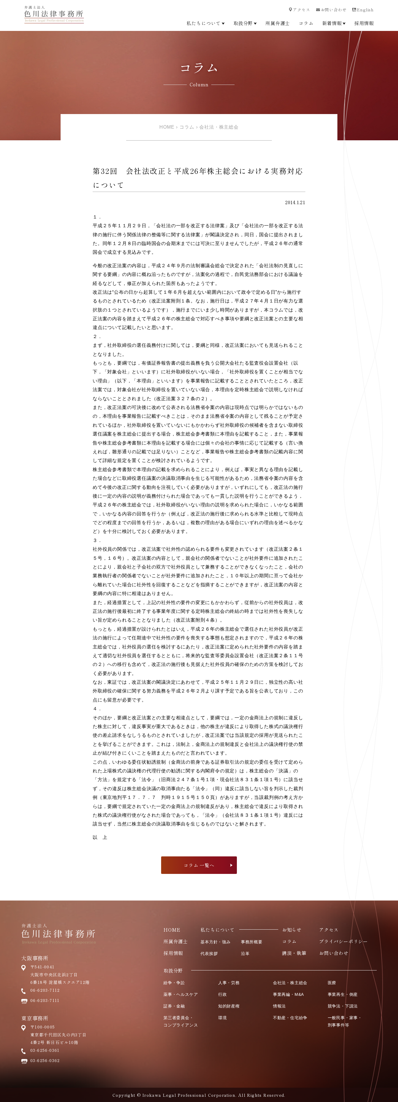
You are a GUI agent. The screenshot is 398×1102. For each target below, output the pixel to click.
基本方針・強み (215, 942)
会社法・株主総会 (218, 127)
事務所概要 (252, 942)
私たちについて (203, 23)
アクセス (301, 10)
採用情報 (364, 23)
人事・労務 (229, 982)
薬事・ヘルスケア (180, 994)
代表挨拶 (209, 953)
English (365, 10)
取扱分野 (243, 23)
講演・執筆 (294, 952)
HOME (166, 127)
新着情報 (332, 23)
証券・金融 (174, 1006)
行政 (222, 994)
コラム (306, 23)
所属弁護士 (277, 23)
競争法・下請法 (343, 1006)
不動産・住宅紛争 (290, 1017)
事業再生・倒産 (343, 994)
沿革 (245, 953)
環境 (222, 1017)
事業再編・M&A (288, 994)
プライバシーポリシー (343, 941)
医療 (332, 982)
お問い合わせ (334, 10)
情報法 (279, 1006)
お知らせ (292, 929)
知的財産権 (229, 1006)
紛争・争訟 (174, 982)
